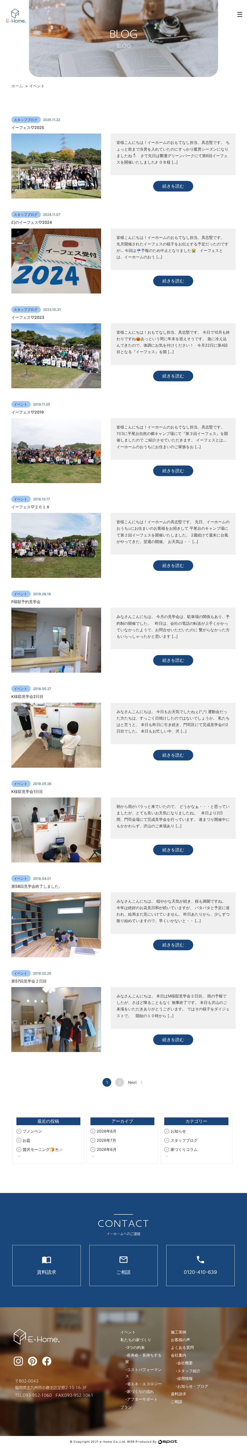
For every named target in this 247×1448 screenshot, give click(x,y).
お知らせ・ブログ (192, 1386)
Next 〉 (136, 1082)
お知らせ (178, 1131)
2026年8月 (107, 1131)
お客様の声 (180, 1339)
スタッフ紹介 (188, 1370)
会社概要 (185, 1362)
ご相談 (176, 1401)
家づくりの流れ (140, 1391)
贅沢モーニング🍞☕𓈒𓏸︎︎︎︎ (42, 1149)
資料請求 (178, 1393)
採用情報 (185, 1378)
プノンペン (32, 1131)
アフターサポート (142, 1399)
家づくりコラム (184, 1149)
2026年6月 (107, 1149)
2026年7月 (106, 1140)
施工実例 (178, 1332)
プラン (126, 1407)
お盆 (26, 1140)
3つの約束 (136, 1347)
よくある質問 (182, 1347)
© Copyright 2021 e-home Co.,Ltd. (98, 1441)
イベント (21, 404)
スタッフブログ (26, 120)
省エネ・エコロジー (144, 1383)
